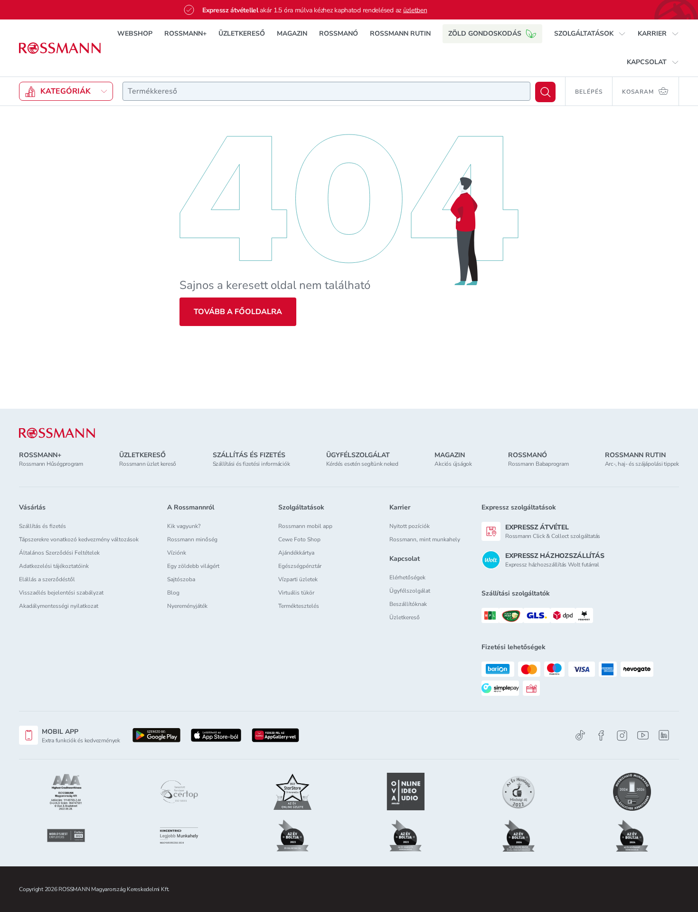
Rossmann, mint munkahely (424, 539)
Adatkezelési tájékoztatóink (54, 566)
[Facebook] (601, 735)
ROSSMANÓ (338, 33)
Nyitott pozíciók (409, 526)
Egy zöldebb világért (193, 566)
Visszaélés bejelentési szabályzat (61, 592)
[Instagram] (622, 735)
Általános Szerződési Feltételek (59, 553)
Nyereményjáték (187, 606)
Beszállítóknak (408, 604)
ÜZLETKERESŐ (241, 33)
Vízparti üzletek (298, 579)
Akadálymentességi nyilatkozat (58, 606)
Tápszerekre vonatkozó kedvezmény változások (79, 539)
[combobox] (326, 91)
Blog (173, 592)
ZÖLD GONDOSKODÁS (484, 33)
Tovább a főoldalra (238, 312)
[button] (590, 33)
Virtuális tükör (296, 592)
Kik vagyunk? (183, 526)
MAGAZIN (292, 33)
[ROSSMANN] (57, 433)
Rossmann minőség (192, 539)
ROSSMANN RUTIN (400, 33)
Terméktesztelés (298, 606)
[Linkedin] (664, 735)
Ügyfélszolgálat (409, 591)
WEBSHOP (134, 33)
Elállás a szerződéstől (47, 579)
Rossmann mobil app (305, 526)
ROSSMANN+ (185, 33)
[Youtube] (643, 735)
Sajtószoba (181, 579)
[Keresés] (545, 92)
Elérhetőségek (407, 577)
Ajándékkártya (296, 553)
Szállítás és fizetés (42, 526)
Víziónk (176, 553)
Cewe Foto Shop (299, 539)
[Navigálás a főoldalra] (60, 48)
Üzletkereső (404, 617)
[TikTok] (580, 735)
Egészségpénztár (299, 566)
